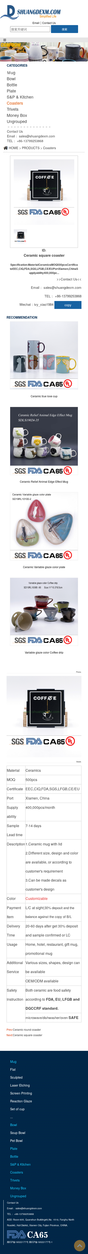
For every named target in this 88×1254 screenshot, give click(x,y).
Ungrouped (17, 121)
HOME (13, 148)
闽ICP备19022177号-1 (41, 1242)
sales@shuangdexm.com (37, 136)
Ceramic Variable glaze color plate (44, 567)
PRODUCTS (30, 148)
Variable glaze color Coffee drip (44, 652)
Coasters (15, 103)
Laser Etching (20, 1085)
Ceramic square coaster (27, 1035)
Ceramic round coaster (27, 1029)
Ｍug (11, 72)
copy (68, 305)
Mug (13, 1061)
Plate (11, 91)
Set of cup (17, 1109)
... (11, 1117)
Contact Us (49, 23)
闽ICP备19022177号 (17, 1242)
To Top (79, 1245)
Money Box (17, 115)
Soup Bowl (17, 1132)
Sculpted (16, 1077)
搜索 (64, 29)
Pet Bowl (16, 1140)
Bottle (12, 84)
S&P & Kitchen (20, 97)
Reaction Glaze (21, 1101)
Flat (13, 1069)
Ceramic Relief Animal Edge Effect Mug (44, 481)
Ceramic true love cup (44, 396)
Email (35, 23)
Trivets (13, 109)
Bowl (11, 78)
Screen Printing (21, 1093)
